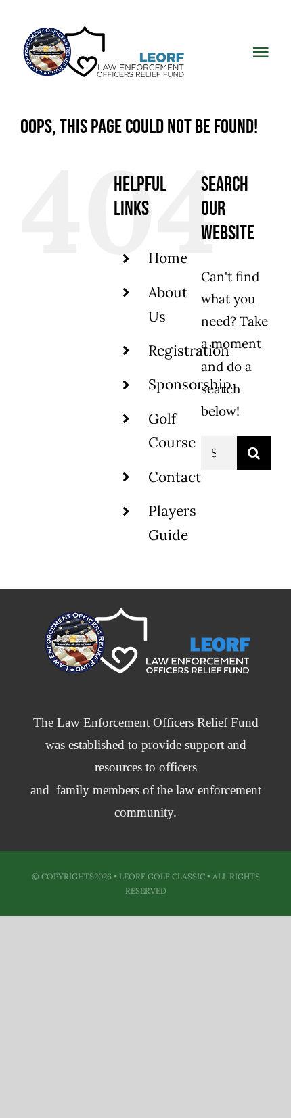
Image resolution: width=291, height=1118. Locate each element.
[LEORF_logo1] (102, 26)
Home (167, 258)
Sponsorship (189, 384)
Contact (174, 477)
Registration (188, 350)
